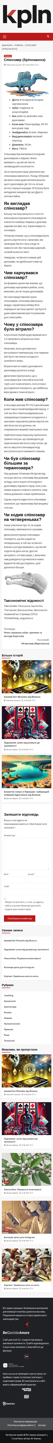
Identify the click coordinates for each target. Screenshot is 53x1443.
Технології (9, 1040)
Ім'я (6, 874)
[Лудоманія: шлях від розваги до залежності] (26, 722)
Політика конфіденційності (21, 1425)
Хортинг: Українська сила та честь (21, 976)
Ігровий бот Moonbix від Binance (22, 697)
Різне (6, 1035)
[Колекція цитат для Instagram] (26, 1217)
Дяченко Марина (12, 749)
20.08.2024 (25, 1241)
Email (31, 874)
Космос (8, 1012)
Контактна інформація (25, 1421)
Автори (42, 1425)
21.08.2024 (25, 1193)
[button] (4, 36)
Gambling (8, 995)
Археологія (10, 1001)
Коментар (10, 835)
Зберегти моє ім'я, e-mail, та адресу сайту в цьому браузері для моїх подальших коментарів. (24, 906)
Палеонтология (12, 1023)
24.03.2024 (29, 65)
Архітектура (10, 1006)
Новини (8, 56)
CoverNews (17, 1438)
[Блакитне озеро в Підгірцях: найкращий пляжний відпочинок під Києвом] (26, 771)
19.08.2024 (25, 1288)
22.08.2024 (25, 749)
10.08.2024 (25, 798)
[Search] (48, 36)
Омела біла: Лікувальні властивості (22, 958)
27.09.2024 (27, 700)
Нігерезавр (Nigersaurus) (35, 642)
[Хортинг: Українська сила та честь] (26, 1265)
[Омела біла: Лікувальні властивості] (26, 1169)
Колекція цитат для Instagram (19, 967)
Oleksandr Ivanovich (14, 65)
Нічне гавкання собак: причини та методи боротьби (23, 632)
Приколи (8, 1029)
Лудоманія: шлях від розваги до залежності (26, 949)
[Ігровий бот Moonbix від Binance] (26, 676)
